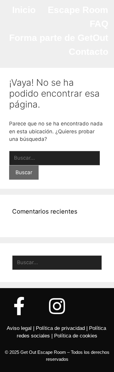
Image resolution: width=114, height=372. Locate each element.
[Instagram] (57, 306)
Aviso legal (19, 328)
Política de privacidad (60, 328)
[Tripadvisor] (95, 306)
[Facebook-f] (19, 306)
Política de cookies (75, 336)
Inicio (24, 10)
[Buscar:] (54, 158)
